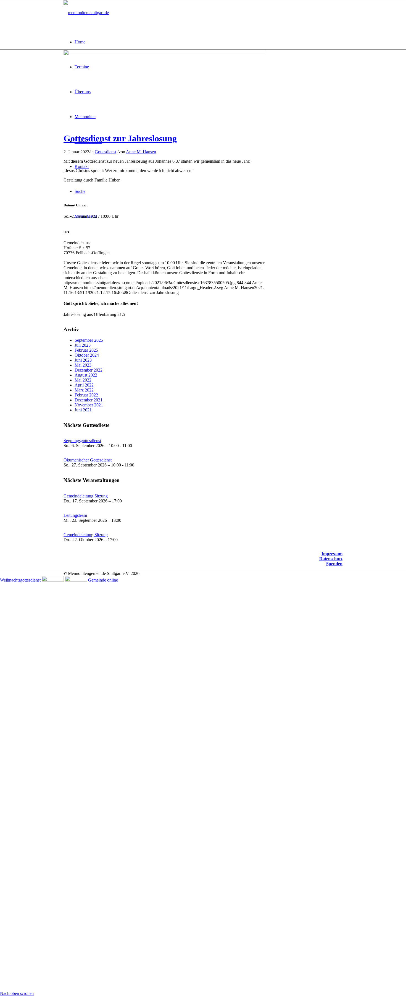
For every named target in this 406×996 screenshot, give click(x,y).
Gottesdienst (105, 151)
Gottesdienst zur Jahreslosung (120, 138)
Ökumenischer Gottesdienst (88, 460)
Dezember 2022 (88, 370)
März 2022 (84, 390)
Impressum (331, 553)
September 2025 (89, 340)
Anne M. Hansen (141, 151)
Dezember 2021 (88, 400)
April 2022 (84, 385)
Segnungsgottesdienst (82, 440)
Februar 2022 (86, 395)
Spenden (334, 563)
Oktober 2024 (87, 355)
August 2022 (86, 375)
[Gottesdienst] (165, 53)
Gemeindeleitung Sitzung (86, 496)
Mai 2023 (83, 365)
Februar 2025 (86, 350)
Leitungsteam (75, 515)
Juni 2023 (83, 360)
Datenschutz (330, 558)
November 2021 (89, 405)
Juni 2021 (83, 410)
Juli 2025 (83, 345)
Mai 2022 (83, 380)
